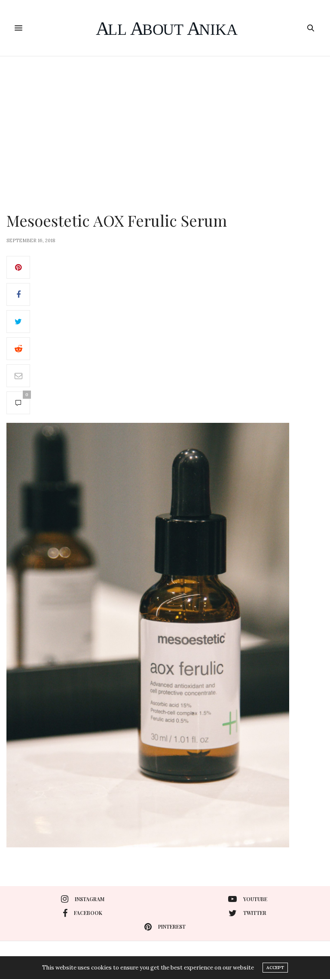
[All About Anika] (165, 28)
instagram (89, 899)
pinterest (172, 926)
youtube (255, 899)
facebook (88, 912)
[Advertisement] (165, 121)
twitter (254, 912)
